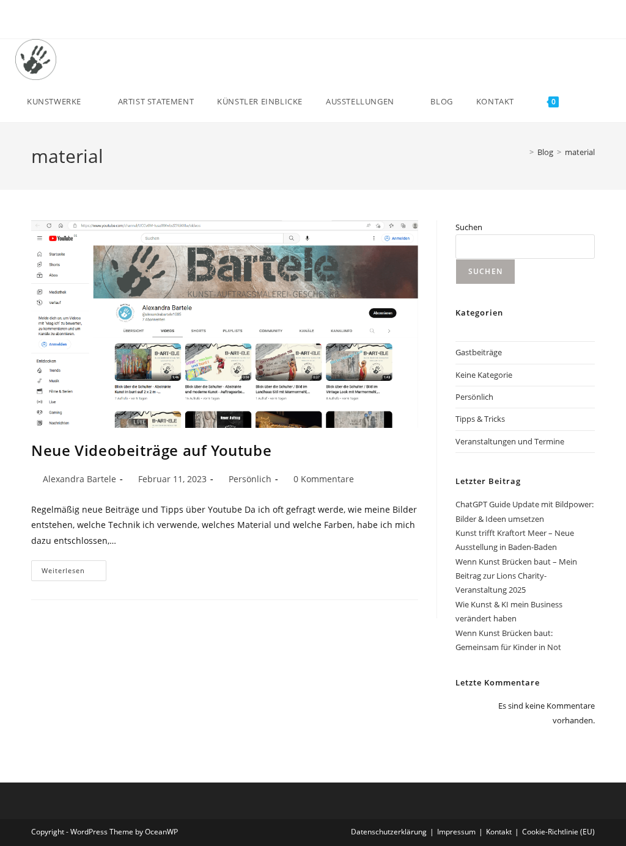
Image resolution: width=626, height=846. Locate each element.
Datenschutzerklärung (389, 831)
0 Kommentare (323, 479)
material (580, 151)
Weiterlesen (74, 573)
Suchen (468, 227)
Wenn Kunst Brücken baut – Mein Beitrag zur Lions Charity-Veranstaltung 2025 (516, 576)
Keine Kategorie (483, 374)
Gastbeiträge (478, 352)
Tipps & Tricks (480, 418)
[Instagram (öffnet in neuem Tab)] (320, 21)
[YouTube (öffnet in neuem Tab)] (334, 21)
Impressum (456, 831)
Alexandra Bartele (79, 479)
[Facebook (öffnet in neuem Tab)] (292, 21)
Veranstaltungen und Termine (509, 441)
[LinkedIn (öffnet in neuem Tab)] (585, 58)
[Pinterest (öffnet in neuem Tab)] (306, 21)
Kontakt (499, 831)
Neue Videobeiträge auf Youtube (151, 450)
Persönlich (250, 479)
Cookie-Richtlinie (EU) (558, 831)
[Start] (523, 151)
